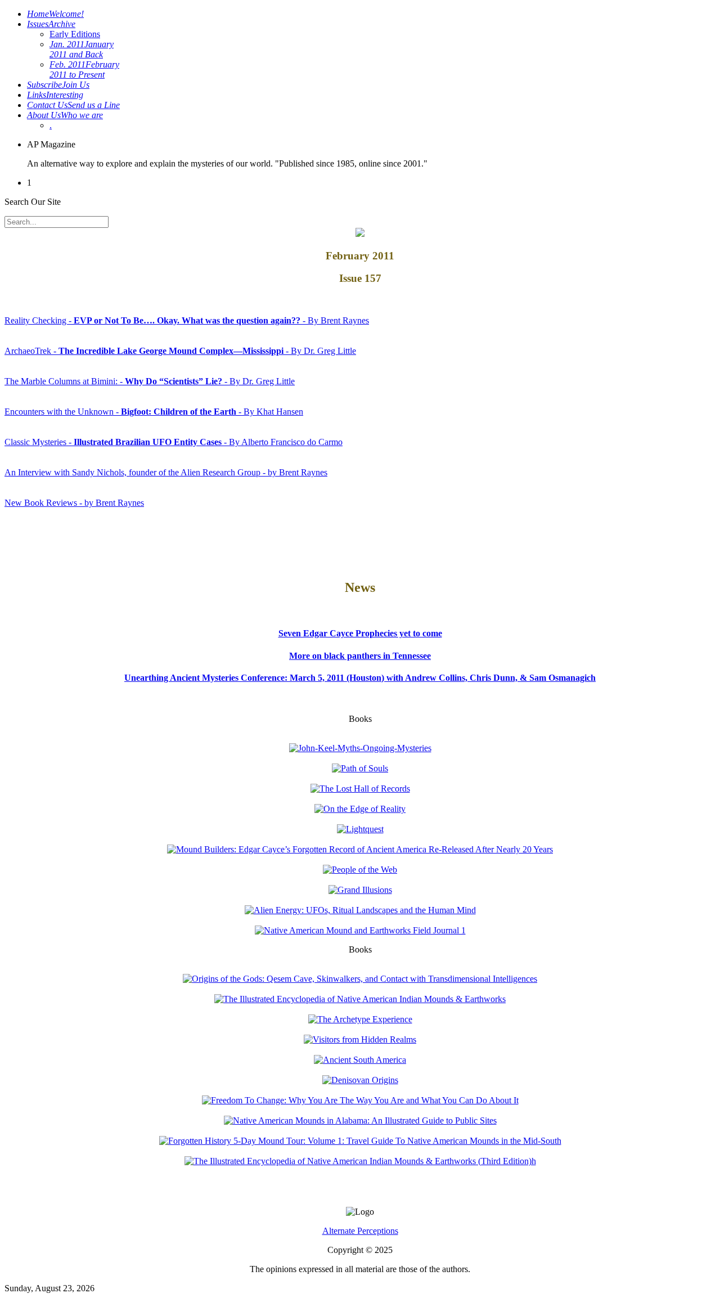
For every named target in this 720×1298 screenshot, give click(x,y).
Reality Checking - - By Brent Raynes (186, 320)
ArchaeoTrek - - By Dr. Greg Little (180, 351)
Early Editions (75, 34)
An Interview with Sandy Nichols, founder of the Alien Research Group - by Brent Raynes (165, 472)
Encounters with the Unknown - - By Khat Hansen (153, 411)
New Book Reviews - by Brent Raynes (74, 502)
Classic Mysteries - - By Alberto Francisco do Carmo (173, 442)
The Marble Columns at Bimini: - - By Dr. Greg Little (149, 381)
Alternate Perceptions (360, 1231)
